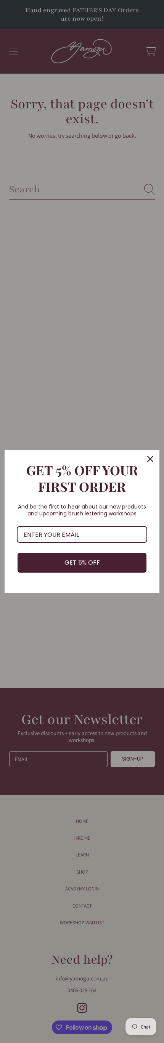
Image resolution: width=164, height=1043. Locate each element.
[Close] (150, 459)
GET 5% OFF (82, 562)
